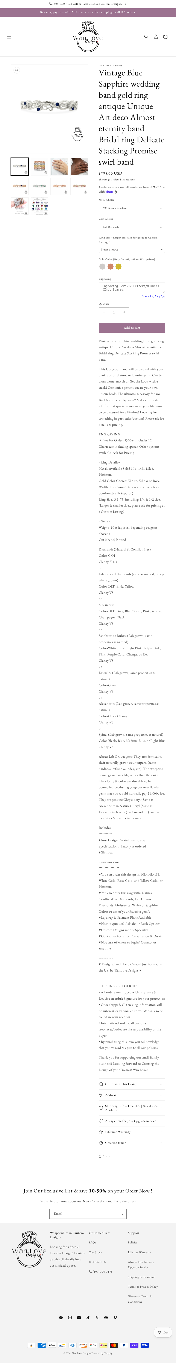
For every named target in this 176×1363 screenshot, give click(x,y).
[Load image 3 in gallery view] (59, 166)
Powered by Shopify (101, 1353)
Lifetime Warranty (139, 1252)
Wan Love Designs (81, 1353)
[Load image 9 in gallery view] (20, 206)
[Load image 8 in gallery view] (79, 186)
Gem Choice (106, 218)
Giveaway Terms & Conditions (140, 1298)
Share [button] (106, 1156)
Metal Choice (106, 199)
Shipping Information (141, 1277)
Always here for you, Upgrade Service (141, 1264)
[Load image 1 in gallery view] (20, 166)
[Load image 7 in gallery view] (59, 186)
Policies (132, 1242)
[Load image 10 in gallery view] (40, 206)
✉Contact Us (97, 1262)
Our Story (95, 1252)
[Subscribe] (121, 1214)
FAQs (92, 1242)
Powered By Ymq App (153, 296)
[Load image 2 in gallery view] (40, 166)
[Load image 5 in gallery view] (20, 186)
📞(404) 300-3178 (101, 1271)
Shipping (104, 179)
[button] (9, 36)
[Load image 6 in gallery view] (40, 186)
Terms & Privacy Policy (143, 1286)
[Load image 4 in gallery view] (79, 166)
